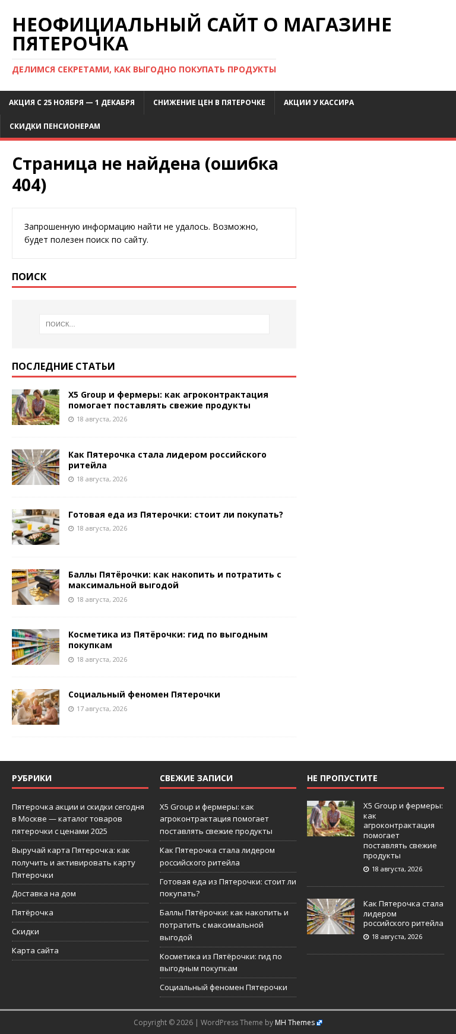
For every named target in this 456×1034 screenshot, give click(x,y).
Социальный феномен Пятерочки (144, 694)
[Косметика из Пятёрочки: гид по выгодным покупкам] (35, 658)
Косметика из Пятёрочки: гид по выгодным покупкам (168, 640)
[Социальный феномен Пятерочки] (35, 718)
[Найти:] (154, 324)
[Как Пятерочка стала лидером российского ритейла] (35, 478)
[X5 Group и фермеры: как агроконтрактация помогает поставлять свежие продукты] (35, 418)
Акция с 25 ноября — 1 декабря (72, 102)
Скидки (25, 931)
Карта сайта (35, 950)
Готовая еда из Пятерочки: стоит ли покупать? (175, 514)
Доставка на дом (44, 893)
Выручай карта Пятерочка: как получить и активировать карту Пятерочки (73, 862)
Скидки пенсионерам (55, 126)
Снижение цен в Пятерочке (209, 102)
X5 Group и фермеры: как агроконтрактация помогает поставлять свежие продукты (168, 400)
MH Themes (295, 1022)
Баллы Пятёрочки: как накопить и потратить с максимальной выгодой (174, 580)
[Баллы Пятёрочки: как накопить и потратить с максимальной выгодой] (35, 598)
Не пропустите (342, 778)
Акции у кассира (319, 102)
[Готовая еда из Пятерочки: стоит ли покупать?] (35, 538)
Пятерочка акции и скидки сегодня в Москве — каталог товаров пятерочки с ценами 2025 (78, 819)
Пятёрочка (32, 912)
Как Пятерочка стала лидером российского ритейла (167, 460)
